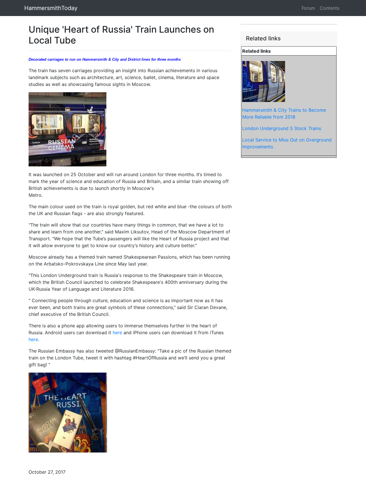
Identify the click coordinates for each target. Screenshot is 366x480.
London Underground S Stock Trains (281, 128)
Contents (329, 8)
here (117, 332)
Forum (308, 8)
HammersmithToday (50, 8)
